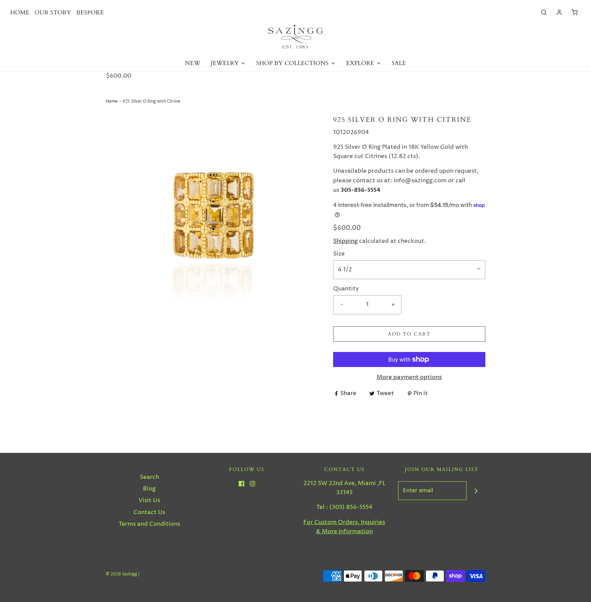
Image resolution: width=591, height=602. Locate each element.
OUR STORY (53, 12)
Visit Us (149, 500)
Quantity (346, 289)
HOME (19, 12)
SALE (399, 63)
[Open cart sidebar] (574, 12)
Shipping (345, 241)
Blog (149, 489)
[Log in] (559, 12)
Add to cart (409, 334)
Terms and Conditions (149, 524)
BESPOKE (90, 12)
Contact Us (149, 512)
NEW (192, 63)
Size (339, 254)
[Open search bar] (544, 12)
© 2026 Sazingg (121, 574)
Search (149, 477)
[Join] (476, 490)
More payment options (409, 377)
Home (112, 101)
